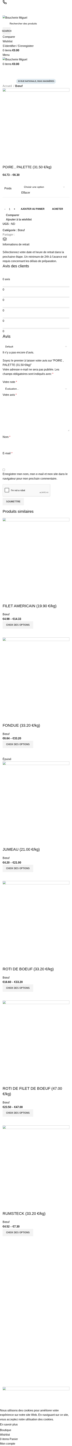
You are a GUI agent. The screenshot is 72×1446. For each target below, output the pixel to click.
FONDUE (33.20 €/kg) (21, 725)
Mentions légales (12, 1371)
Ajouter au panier (32, 209)
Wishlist (7, 1282)
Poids (8, 188)
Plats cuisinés (10, 1327)
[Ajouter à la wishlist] (7, 599)
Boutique (7, 1377)
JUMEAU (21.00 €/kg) (21, 849)
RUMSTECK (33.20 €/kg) (24, 1213)
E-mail (7, 453)
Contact (7, 1383)
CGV (5, 1365)
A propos (7, 1359)
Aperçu (16, 633)
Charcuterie (9, 1302)
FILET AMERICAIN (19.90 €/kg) (29, 606)
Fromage (8, 1344)
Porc (5, 1332)
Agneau (7, 1321)
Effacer (25, 192)
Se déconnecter (11, 1288)
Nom (6, 436)
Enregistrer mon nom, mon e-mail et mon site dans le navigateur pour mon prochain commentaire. (35, 476)
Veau (5, 1338)
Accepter (27, 1425)
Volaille (6, 1315)
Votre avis (10, 394)
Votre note (10, 381)
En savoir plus (9, 1424)
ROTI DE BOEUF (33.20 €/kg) (28, 969)
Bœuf (19, 85)
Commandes (10, 1270)
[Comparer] (7, 633)
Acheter (57, 209)
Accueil (8, 85)
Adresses (8, 1276)
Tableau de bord (12, 1263)
